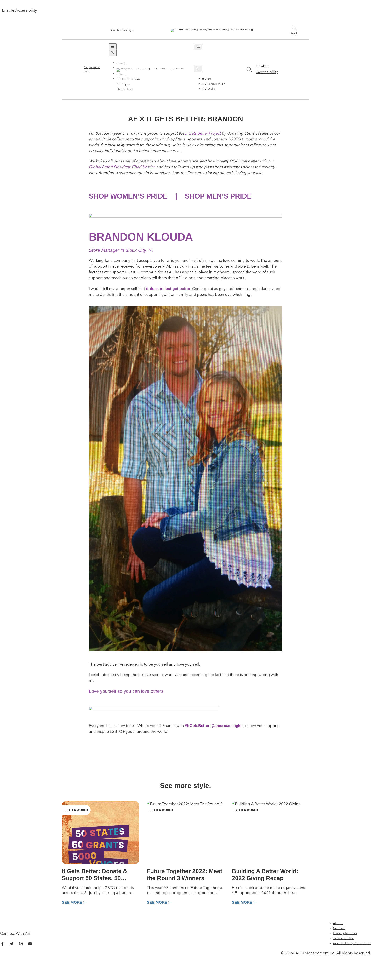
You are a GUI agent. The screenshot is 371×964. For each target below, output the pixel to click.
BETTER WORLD (76, 809)
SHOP (128, 196)
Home (121, 63)
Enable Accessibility (19, 11)
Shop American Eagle (122, 30)
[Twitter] (11, 943)
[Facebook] (2, 943)
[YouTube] (30, 943)
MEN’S (218, 196)
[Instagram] (21, 943)
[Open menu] (113, 46)
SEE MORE (72, 902)
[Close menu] (113, 53)
